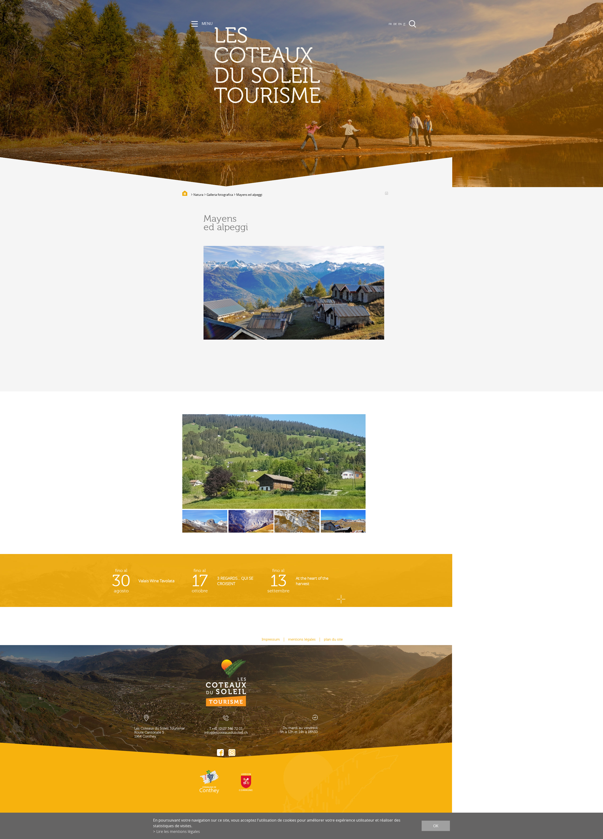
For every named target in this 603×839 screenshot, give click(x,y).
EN (400, 24)
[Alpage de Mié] (296, 525)
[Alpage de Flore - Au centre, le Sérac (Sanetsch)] (204, 525)
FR (390, 24)
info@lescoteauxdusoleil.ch (226, 733)
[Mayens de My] (274, 461)
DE (395, 24)
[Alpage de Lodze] (250, 525)
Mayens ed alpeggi (249, 195)
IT (404, 24)
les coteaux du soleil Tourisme (267, 66)
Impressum (271, 640)
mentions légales (302, 640)
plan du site (333, 640)
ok (435, 825)
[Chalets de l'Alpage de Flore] (343, 525)
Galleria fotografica (220, 195)
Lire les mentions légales (178, 831)
